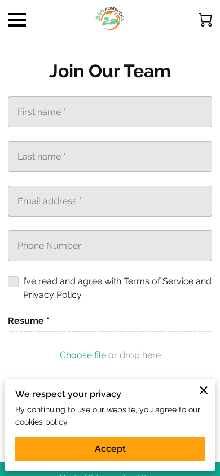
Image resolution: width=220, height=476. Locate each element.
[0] (205, 20)
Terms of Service (158, 281)
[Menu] (17, 20)
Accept (110, 448)
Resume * (29, 320)
